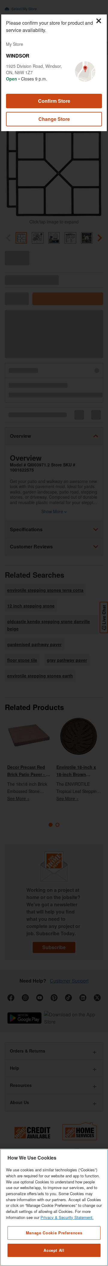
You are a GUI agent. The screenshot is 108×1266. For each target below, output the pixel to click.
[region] (54, 1207)
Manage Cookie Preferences (54, 1233)
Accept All (54, 1250)
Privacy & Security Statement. (67, 1217)
